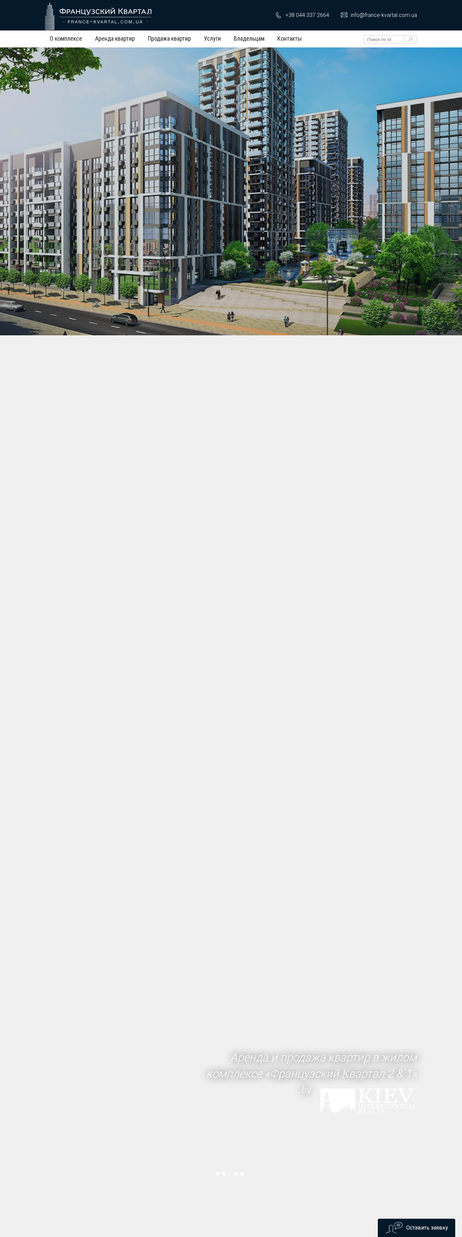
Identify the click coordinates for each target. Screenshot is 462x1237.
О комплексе (66, 38)
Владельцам (249, 38)
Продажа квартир (169, 38)
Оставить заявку (427, 1227)
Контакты (289, 38)
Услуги (212, 38)
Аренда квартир (115, 38)
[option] (231, 166)
